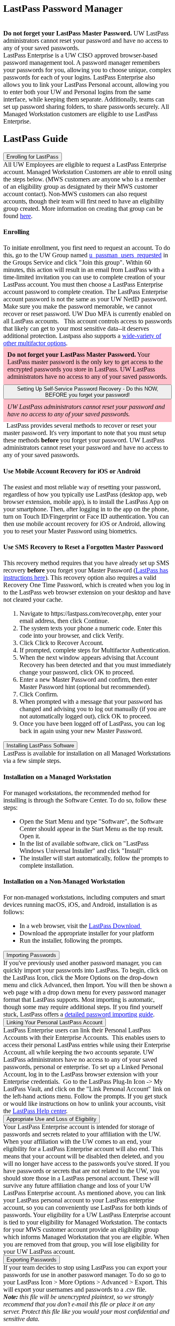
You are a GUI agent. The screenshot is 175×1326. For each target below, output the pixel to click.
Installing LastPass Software (40, 746)
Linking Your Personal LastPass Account (55, 1022)
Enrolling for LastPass (33, 157)
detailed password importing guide (109, 1014)
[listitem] (87, 88)
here (25, 215)
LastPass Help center (39, 1110)
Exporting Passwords (32, 1260)
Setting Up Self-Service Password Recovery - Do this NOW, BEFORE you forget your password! (87, 392)
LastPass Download (115, 925)
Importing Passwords (31, 955)
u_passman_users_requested (125, 255)
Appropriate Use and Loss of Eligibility (51, 1119)
